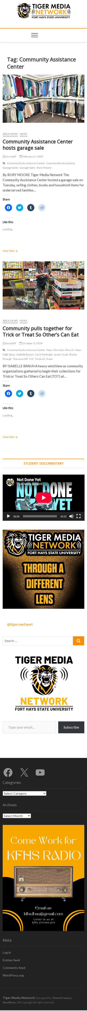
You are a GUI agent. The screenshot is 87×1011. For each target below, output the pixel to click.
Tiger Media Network (19, 998)
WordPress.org (13, 975)
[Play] (8, 516)
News (23, 134)
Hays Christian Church (60, 350)
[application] (44, 498)
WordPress (10, 1002)
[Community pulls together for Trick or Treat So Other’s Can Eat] (44, 285)
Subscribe (71, 727)
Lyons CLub (61, 354)
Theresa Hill (20, 359)
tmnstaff (10, 156)
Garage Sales (27, 167)
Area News (10, 134)
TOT (31, 359)
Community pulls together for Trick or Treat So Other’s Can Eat (41, 331)
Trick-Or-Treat (44, 359)
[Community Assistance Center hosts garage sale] (44, 99)
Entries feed (11, 960)
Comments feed (14, 968)
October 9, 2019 (32, 343)
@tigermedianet (20, 624)
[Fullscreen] (78, 516)
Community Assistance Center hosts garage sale (38, 144)
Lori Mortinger (44, 354)
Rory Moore (44, 167)
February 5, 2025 (32, 156)
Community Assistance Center (26, 163)
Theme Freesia (61, 998)
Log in (7, 952)
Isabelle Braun (25, 354)
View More (15, 251)
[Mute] (71, 516)
